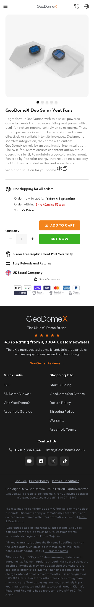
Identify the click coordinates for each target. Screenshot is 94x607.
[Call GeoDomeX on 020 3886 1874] (76, 6)
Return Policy (60, 402)
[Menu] (5, 6)
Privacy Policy (39, 481)
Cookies (20, 481)
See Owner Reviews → (47, 363)
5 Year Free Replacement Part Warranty (43, 254)
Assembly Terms (63, 429)
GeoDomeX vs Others (67, 394)
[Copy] (65, 168)
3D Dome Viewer (17, 394)
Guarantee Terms (56, 551)
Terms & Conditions (65, 481)
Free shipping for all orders (33, 189)
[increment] (32, 239)
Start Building (60, 385)
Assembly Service (18, 411)
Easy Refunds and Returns (32, 263)
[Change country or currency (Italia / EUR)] (86, 6)
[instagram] (52, 461)
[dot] (38, 102)
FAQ (7, 385)
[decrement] (10, 239)
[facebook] (41, 461)
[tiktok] (64, 461)
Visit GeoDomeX (17, 402)
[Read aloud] (59, 168)
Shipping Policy (62, 411)
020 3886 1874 (28, 450)
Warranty (57, 420)
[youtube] (29, 461)
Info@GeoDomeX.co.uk (65, 450)
